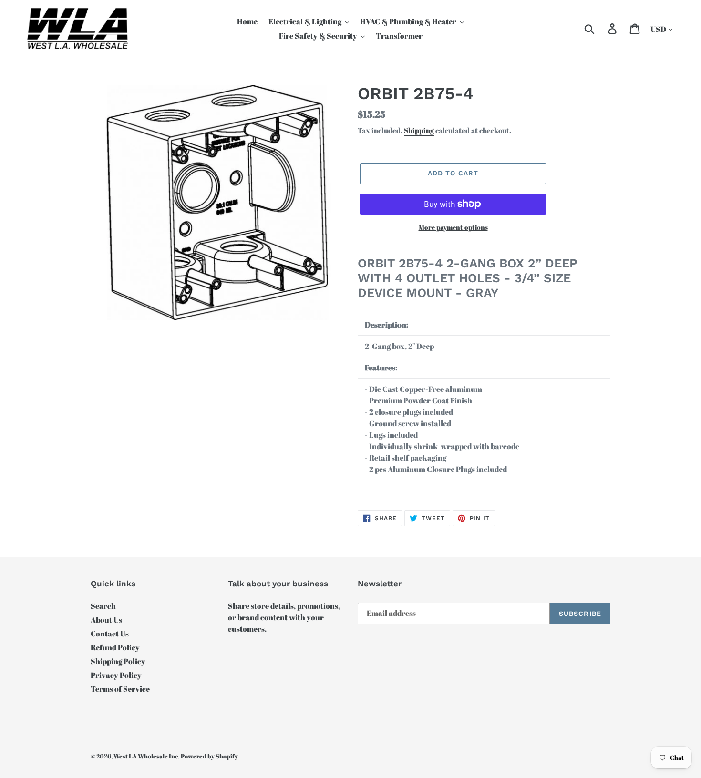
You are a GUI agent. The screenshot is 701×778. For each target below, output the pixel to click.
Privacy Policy (116, 675)
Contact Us (110, 633)
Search (103, 606)
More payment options (453, 227)
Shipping (419, 130)
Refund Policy (115, 647)
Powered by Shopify (209, 756)
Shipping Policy (118, 661)
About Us (106, 619)
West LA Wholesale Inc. (146, 756)
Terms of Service (120, 689)
